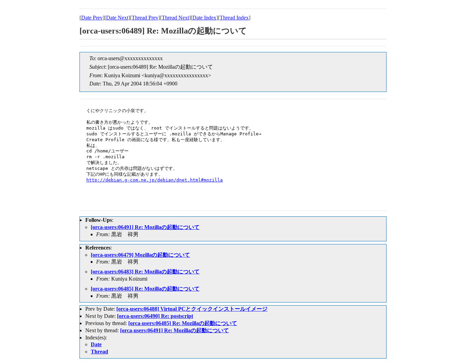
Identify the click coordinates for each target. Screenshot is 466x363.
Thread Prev (145, 18)
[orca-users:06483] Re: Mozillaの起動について (145, 271)
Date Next (117, 18)
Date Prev (92, 18)
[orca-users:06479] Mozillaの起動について (140, 255)
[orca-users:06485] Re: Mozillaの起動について (145, 289)
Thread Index (234, 18)
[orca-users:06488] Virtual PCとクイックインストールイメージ (191, 309)
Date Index (204, 18)
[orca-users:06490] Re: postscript (155, 316)
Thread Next (175, 18)
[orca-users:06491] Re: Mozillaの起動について (145, 227)
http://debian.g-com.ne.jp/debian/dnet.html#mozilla (154, 180)
